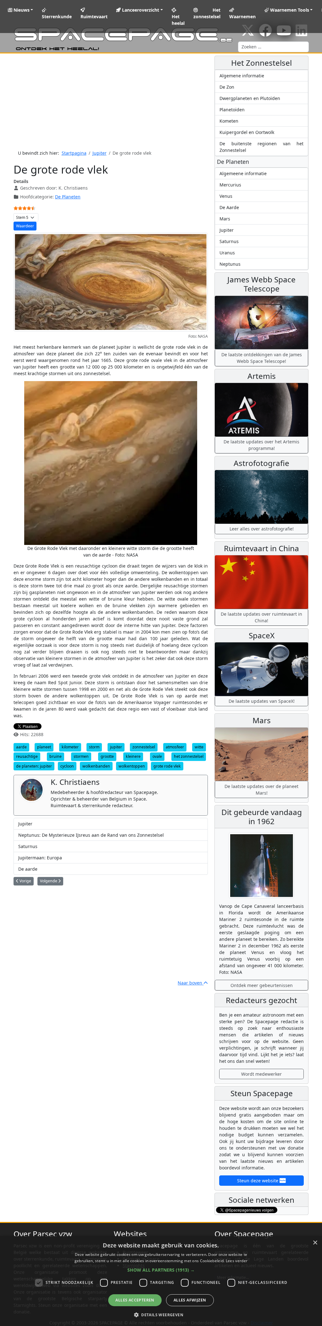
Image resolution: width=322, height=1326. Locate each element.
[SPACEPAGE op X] (247, 33)
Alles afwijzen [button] (190, 1300)
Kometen (228, 121)
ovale (157, 756)
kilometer (70, 747)
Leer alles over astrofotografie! (262, 529)
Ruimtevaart (94, 16)
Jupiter (25, 824)
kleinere (133, 756)
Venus (225, 196)
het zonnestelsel (188, 756)
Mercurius (230, 185)
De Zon (226, 87)
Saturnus (27, 846)
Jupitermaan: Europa (40, 858)
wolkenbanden (96, 766)
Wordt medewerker (261, 1074)
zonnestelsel (143, 747)
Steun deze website (258, 1181)
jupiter (116, 747)
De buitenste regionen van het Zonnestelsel (261, 147)
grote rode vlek (167, 766)
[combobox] (273, 47)
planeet (44, 747)
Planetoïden (232, 110)
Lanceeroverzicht (140, 10)
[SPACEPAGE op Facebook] (265, 33)
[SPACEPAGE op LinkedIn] (301, 33)
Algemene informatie (241, 76)
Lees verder (236, 1260)
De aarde (27, 869)
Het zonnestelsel (206, 13)
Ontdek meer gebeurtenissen (261, 985)
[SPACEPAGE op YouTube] (283, 33)
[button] (161, 1270)
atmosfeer (175, 747)
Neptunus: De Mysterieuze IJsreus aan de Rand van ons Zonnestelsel (91, 835)
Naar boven (190, 983)
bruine (55, 756)
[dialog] (161, 1281)
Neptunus (230, 264)
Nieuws (21, 10)
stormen (81, 756)
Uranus (227, 253)
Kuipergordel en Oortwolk (246, 132)
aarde (21, 747)
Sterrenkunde (57, 16)
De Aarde (229, 207)
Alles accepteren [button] (134, 1300)
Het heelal (178, 20)
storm (94, 747)
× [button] (315, 1242)
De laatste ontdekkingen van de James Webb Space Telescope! (261, 358)
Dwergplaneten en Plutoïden (249, 98)
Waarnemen (242, 16)
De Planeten (67, 197)
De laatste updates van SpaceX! (262, 701)
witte (199, 747)
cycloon (67, 766)
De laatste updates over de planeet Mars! (261, 789)
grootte (107, 756)
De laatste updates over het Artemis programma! (261, 445)
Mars (224, 219)
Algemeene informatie (243, 173)
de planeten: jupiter (34, 766)
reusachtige (27, 756)
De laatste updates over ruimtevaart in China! (261, 617)
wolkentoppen (132, 766)
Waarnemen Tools (289, 10)
